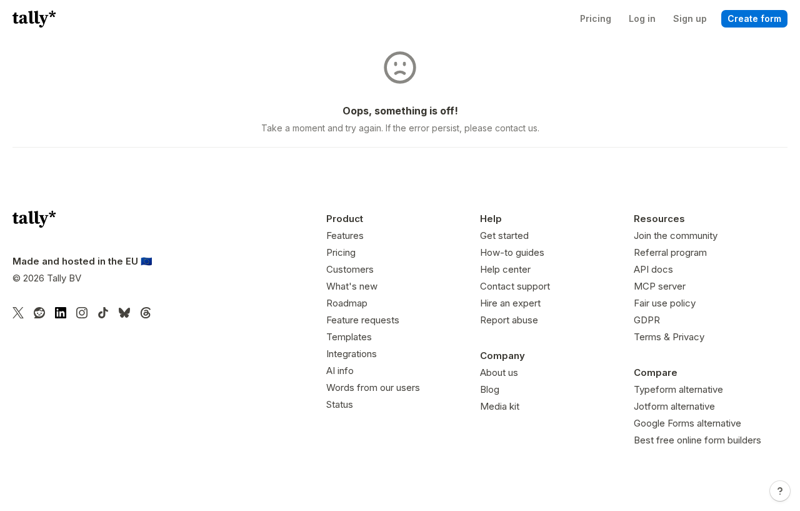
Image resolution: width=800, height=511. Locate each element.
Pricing (341, 252)
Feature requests (362, 320)
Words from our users (373, 387)
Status (339, 404)
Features (345, 235)
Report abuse (509, 320)
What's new (352, 286)
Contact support (515, 286)
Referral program (670, 252)
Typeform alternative (678, 389)
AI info (340, 371)
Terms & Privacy (669, 337)
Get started (504, 235)
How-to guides (512, 252)
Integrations (351, 354)
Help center (505, 269)
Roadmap (347, 303)
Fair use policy (665, 303)
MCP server (660, 286)
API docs (653, 269)
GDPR (647, 320)
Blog (489, 389)
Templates (349, 337)
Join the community (676, 235)
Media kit (499, 406)
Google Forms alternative (687, 423)
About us (499, 372)
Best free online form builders (697, 440)
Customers (350, 269)
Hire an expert (510, 303)
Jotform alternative (674, 406)
